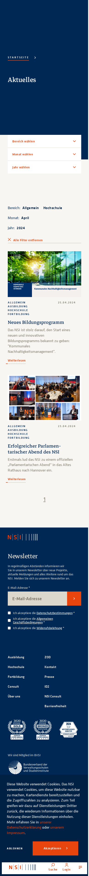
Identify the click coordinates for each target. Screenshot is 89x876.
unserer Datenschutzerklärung (29, 825)
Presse (47, 672)
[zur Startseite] (22, 867)
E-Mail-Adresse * (19, 583)
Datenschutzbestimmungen (55, 608)
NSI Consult (51, 691)
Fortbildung (16, 672)
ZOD (46, 652)
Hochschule (52, 207)
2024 (21, 227)
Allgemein (30, 207)
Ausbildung (16, 652)
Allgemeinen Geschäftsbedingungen (33, 616)
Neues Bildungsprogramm (36, 320)
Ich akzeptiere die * (44, 609)
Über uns (14, 691)
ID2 (45, 682)
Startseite (18, 57)
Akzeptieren (53, 848)
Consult (13, 682)
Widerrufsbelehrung (49, 623)
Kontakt (49, 662)
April (25, 217)
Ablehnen (15, 848)
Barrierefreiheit (54, 701)
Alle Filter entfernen (28, 240)
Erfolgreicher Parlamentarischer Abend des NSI (34, 445)
